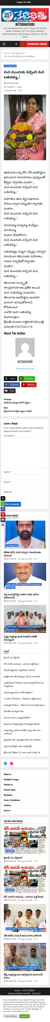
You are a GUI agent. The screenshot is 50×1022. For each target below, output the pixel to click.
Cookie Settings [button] (11, 1016)
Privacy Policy (9, 789)
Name (7, 472)
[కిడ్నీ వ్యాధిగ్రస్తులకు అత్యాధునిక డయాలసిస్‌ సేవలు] (25, 957)
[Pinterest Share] (3, 514)
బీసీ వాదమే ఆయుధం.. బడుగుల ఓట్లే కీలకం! (24, 896)
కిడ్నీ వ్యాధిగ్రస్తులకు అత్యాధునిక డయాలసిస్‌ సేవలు (23, 976)
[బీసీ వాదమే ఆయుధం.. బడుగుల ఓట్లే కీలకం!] (25, 879)
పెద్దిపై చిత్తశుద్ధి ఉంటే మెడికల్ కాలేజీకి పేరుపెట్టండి (20, 638)
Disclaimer (8, 794)
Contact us (8, 784)
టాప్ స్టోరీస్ (10, 851)
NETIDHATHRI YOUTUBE (37, 43)
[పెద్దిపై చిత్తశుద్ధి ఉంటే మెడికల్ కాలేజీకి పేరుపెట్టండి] (25, 619)
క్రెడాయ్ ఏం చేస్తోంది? (13, 857)
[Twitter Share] (3, 498)
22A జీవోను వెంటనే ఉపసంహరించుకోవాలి (22, 935)
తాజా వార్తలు (11, 587)
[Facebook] (5, 763)
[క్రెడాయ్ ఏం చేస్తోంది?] (25, 840)
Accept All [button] (24, 1016)
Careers (7, 810)
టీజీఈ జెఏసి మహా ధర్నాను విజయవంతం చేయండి (22, 553)
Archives (7, 805)
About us (7, 774)
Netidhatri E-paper (11, 779)
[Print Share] (3, 520)
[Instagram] (11, 763)
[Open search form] (16, 44)
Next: (18, 409)
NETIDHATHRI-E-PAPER (19, 993)
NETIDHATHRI (25, 24)
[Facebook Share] (3, 509)
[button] (4, 44)
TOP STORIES (28, 990)
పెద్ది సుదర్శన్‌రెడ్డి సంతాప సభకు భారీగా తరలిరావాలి (21, 596)
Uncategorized (10, 66)
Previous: (17, 401)
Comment (9, 435)
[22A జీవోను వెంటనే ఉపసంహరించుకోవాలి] (25, 918)
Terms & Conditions (12, 800)
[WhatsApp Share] (3, 504)
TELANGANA (23, 584)
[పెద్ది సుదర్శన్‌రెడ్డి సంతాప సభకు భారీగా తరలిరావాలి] (25, 577)
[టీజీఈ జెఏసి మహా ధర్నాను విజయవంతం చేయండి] (25, 535)
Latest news (11, 584)
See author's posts (25, 368)
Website (8, 492)
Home (17, 990)
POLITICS (36, 993)
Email (7, 482)
